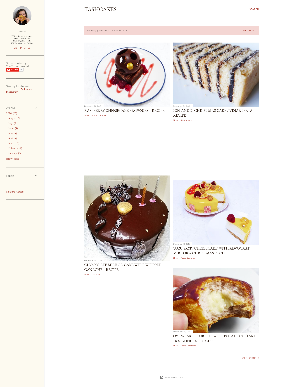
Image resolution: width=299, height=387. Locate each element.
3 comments (186, 120)
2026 (11, 113)
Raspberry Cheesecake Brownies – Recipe (124, 110)
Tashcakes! (101, 9)
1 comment (97, 274)
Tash (22, 30)
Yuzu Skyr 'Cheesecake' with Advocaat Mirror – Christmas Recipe (211, 250)
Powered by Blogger (174, 377)
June (12, 128)
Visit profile (22, 47)
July (12, 123)
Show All (249, 30)
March (13, 143)
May (12, 133)
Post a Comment (99, 115)
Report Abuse (15, 191)
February (14, 148)
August (14, 118)
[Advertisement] (127, 146)
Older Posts (250, 358)
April (12, 138)
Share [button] (86, 115)
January (14, 153)
